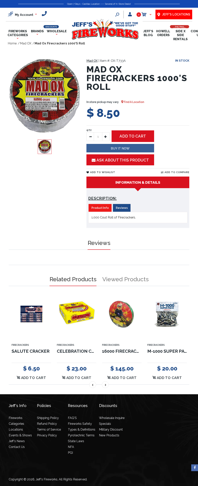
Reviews (99, 243)
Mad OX (92, 61)
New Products (109, 435)
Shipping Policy (48, 418)
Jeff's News (17, 441)
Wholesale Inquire (112, 418)
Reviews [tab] (122, 207)
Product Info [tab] (100, 207)
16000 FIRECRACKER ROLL (129, 351)
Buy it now (120, 148)
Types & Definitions (81, 429)
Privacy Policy (47, 435)
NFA (71, 447)
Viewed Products (125, 279)
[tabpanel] (137, 217)
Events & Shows (20, 435)
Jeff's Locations (176, 14)
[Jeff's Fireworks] (105, 39)
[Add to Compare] (45, 301)
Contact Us (17, 447)
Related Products (73, 279)
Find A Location (133, 102)
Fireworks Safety (80, 424)
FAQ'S (72, 418)
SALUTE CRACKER (31, 351)
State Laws (76, 441)
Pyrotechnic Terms (81, 435)
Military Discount (111, 429)
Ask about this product (122, 160)
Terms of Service (49, 429)
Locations (16, 429)
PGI (70, 453)
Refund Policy (47, 424)
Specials (105, 424)
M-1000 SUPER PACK (168, 351)
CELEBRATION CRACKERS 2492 (89, 351)
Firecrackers (20, 345)
